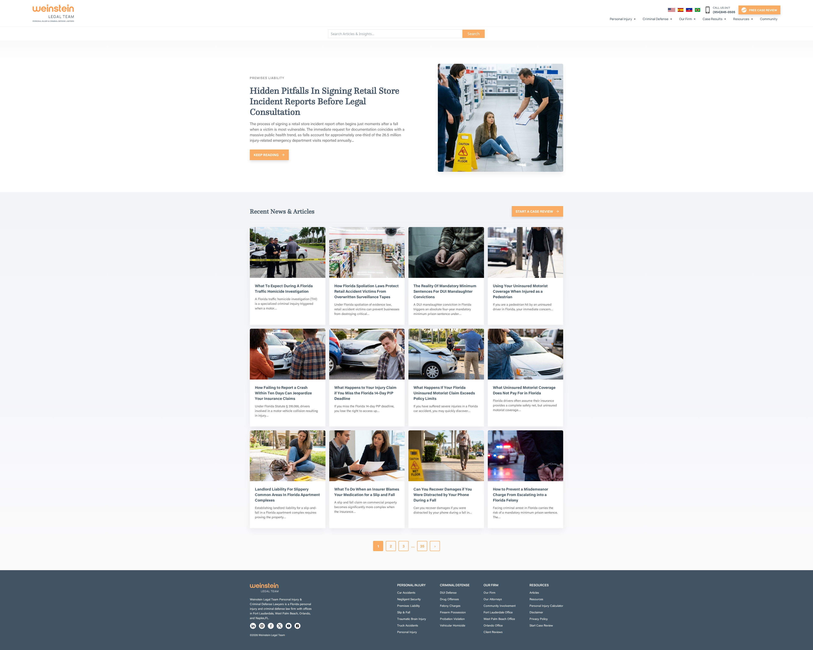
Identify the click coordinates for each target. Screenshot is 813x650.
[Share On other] (297, 626)
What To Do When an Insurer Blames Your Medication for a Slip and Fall (366, 491)
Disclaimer (536, 612)
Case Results (712, 19)
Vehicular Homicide (452, 625)
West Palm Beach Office (499, 619)
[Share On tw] (280, 626)
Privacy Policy (539, 619)
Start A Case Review (534, 211)
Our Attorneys (493, 599)
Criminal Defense (655, 19)
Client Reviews (493, 632)
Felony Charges (450, 605)
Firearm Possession (453, 612)
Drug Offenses (449, 599)
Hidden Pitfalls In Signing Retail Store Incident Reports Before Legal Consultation (324, 101)
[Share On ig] (262, 626)
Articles (534, 592)
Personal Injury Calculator (546, 605)
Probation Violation (452, 619)
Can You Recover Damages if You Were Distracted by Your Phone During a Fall (442, 494)
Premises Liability (408, 605)
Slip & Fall (403, 612)
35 (422, 546)
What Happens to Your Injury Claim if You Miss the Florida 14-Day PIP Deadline (365, 393)
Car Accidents (406, 592)
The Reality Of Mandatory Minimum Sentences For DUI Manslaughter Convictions (444, 291)
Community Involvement (500, 605)
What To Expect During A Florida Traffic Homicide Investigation (284, 288)
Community (768, 19)
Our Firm (685, 19)
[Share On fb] (271, 626)
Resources (741, 19)
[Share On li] (253, 626)
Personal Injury (621, 19)
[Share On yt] (288, 626)
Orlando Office (493, 625)
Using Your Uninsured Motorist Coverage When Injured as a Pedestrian (520, 291)
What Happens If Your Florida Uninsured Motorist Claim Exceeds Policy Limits (444, 393)
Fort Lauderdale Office (498, 612)
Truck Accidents (407, 625)
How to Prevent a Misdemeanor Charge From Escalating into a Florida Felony (520, 494)
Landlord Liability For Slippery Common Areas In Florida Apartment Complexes (287, 494)
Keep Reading (266, 154)
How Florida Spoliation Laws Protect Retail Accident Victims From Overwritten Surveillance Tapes (366, 291)
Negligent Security (409, 599)
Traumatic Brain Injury (411, 619)
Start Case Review (541, 625)
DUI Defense (448, 592)
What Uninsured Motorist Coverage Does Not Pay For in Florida (524, 390)
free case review (763, 10)
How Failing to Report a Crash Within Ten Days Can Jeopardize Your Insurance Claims (283, 393)
